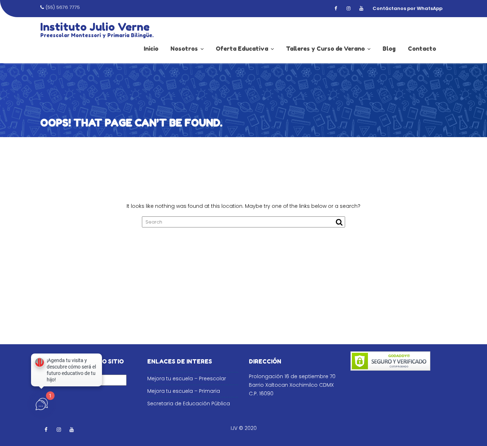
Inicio (151, 48)
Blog (389, 48)
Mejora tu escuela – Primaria (183, 391)
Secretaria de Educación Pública (188, 403)
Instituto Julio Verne (95, 26)
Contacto (422, 48)
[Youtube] (361, 8)
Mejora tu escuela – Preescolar (186, 378)
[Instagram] (348, 8)
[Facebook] (335, 8)
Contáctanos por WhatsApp (407, 8)
